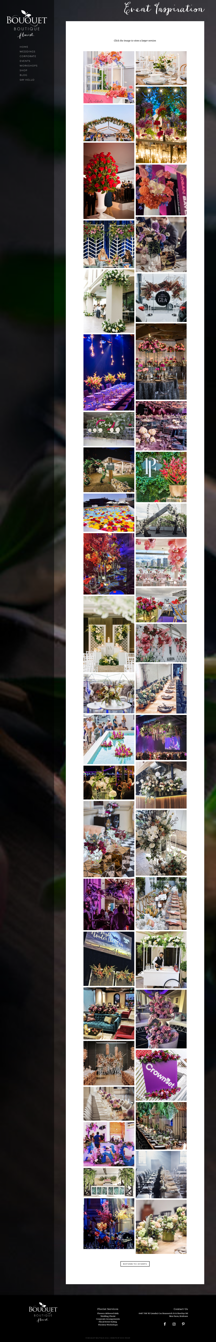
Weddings (27, 51)
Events (25, 60)
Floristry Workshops (108, 1324)
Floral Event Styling (108, 1322)
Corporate (28, 56)
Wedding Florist (108, 1316)
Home (24, 46)
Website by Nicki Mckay (120, 1338)
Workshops (29, 65)
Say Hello (27, 79)
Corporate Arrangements (108, 1319)
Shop (23, 70)
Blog (23, 75)
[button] (135, 1264)
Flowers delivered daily (108, 1313)
